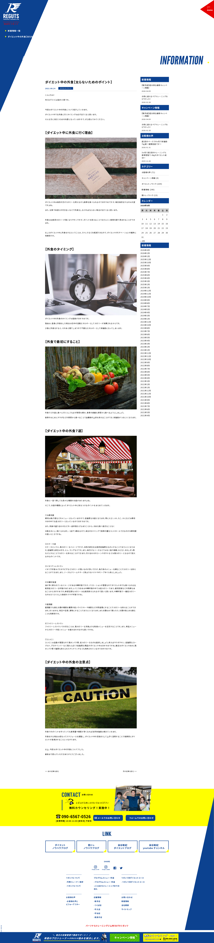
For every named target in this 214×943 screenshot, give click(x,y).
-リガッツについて (73, 886)
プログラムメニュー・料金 (104, 878)
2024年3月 (145, 315)
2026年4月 (145, 250)
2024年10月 (145, 297)
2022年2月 (145, 384)
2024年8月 (145, 303)
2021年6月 (145, 409)
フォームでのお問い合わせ (141, 817)
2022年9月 (145, 362)
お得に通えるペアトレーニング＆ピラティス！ (155, 97)
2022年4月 (145, 378)
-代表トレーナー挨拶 (74, 882)
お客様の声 (146, 172)
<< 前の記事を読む (52, 771)
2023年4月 (145, 340)
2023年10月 (145, 325)
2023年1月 (145, 350)
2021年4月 (145, 415)
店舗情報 (97, 897)
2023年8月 (145, 328)
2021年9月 (145, 400)
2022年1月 (145, 387)
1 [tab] (208, 62)
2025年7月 (145, 272)
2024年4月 (145, 312)
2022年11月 (145, 356)
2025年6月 (145, 275)
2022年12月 (145, 353)
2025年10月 (145, 262)
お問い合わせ (127, 897)
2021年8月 (145, 403)
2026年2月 (145, 253)
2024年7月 (145, 306)
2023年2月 (145, 347)
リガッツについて (73, 878)
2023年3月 (145, 343)
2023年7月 (145, 331)
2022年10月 (145, 359)
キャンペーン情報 (149, 178)
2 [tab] (210, 62)
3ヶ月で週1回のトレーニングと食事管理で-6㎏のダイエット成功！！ (154, 155)
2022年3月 (145, 381)
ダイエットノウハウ (65, 88)
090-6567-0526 (76, 816)
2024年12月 (145, 290)
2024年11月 (145, 293)
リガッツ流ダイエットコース (132, 878)
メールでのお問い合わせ (109, 817)
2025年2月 (145, 284)
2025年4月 (145, 278)
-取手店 (97, 901)
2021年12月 (145, 390)
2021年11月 (145, 393)
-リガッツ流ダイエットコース (133, 882)
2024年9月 (145, 300)
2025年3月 (145, 281)
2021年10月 (145, 396)
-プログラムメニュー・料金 (104, 882)
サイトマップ (126, 909)
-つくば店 (98, 905)
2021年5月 (145, 412)
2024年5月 (145, 309)
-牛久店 (97, 909)
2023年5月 (145, 337)
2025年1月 (145, 287)
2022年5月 (145, 375)
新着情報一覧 (14, 30)
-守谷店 (97, 913)
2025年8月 (145, 269)
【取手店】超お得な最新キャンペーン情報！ (154, 86)
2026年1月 (145, 256)
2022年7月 (145, 368)
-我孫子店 (98, 917)
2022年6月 (145, 372)
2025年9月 (145, 265)
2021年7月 (145, 406)
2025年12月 (145, 259)
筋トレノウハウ (147, 195)
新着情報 (65, 91)
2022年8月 (145, 365)
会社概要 (125, 905)
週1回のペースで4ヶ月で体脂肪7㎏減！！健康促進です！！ (154, 142)
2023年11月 (145, 322)
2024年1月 (145, 319)
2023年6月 (145, 334)
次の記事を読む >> (130, 771)
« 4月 (142, 241)
